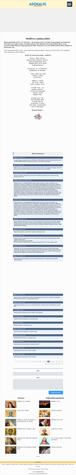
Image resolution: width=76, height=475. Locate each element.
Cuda (73, 464)
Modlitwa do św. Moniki (23, 401)
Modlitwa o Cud (55, 401)
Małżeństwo (26, 464)
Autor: (38, 370)
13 (43, 361)
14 (45, 361)
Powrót (38, 456)
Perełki (69, 464)
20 (61, 361)
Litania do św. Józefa (56, 428)
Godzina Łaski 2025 (56, 447)
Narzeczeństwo (37, 464)
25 (56, 363)
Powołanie (21, 464)
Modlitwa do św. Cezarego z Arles (26, 428)
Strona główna (38, 462)
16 (51, 361)
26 (59, 363)
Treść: (38, 377)
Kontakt (46, 469)
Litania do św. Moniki (23, 410)
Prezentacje (42, 464)
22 (48, 363)
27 (61, 363)
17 (53, 361)
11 (37, 361)
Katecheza (47, 464)
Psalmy (66, 464)
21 (45, 363)
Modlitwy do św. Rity (57, 419)
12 (40, 361)
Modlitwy (4, 464)
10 (35, 361)
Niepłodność (31, 464)
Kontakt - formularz (40, 469)
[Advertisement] (38, 136)
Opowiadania (12, 464)
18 (56, 361)
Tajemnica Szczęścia (56, 410)
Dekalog (62, 464)
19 (59, 361)
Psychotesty (38, 466)
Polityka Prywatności (32, 469)
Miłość (17, 464)
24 (53, 363)
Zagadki (7, 464)
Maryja (50, 464)
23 (51, 363)
